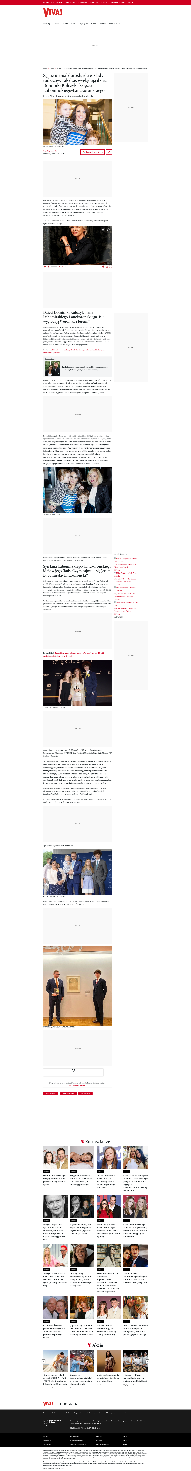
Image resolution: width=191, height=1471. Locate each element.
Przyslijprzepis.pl (102, 1444)
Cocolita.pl (47, 1444)
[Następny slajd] (147, 1361)
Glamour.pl (47, 1440)
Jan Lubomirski (50, 1093)
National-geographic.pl (78, 1444)
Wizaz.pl (126, 1440)
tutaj (62, 1468)
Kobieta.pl (99, 1440)
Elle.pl (125, 1436)
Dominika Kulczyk (68, 1093)
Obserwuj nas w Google (94, 152)
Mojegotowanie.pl (76, 1440)
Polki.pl (98, 1436)
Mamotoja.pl (74, 1436)
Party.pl (45, 1436)
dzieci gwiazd (85, 1093)
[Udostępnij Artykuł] (109, 152)
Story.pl (125, 1444)
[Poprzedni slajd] (43, 1361)
